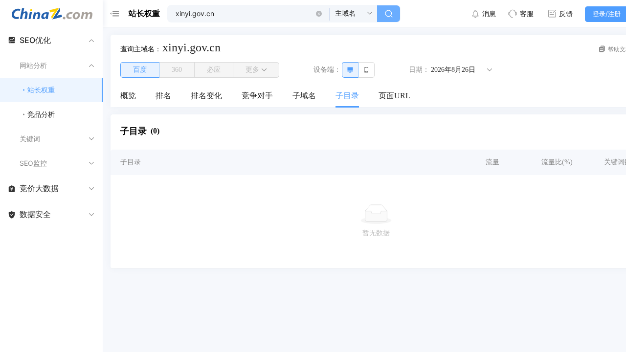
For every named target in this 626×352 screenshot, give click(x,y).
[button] (319, 14)
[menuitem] (128, 96)
